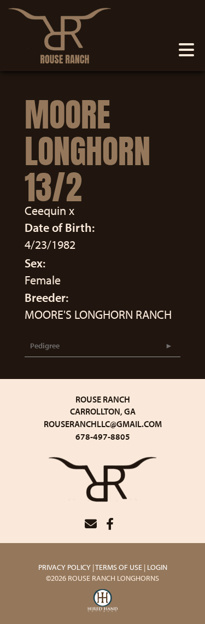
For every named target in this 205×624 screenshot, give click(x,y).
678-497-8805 (102, 436)
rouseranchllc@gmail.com (103, 423)
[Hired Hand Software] (102, 601)
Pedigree (45, 346)
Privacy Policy (64, 567)
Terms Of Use (118, 567)
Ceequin (45, 210)
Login (157, 567)
